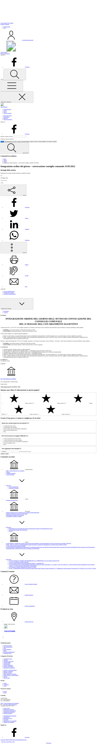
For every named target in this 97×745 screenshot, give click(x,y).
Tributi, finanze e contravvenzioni (10, 675)
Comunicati (6, 684)
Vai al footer (10, 23)
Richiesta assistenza (7, 713)
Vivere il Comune (7, 113)
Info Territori (49, 141)
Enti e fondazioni (7, 649)
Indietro (2, 453)
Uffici (4, 648)
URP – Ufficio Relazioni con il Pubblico (8, 378)
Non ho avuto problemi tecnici (10, 430)
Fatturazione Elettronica (8, 709)
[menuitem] (16, 207)
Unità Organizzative (8, 141)
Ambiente (5, 660)
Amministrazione (7, 109)
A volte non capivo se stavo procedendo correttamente (15, 441)
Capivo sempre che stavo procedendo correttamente (15, 428)
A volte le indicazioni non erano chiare (12, 438)
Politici (5, 650)
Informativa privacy (7, 718)
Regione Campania (5, 24)
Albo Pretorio (6, 717)
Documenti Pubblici (25, 141)
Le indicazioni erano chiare (9, 426)
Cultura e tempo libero (8, 666)
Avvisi (4, 686)
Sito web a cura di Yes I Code (8, 741)
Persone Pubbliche (42, 141)
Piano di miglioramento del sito (19, 739)
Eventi (15, 141)
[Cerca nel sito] (14, 74)
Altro (4, 431)
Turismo (5, 676)
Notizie (31, 141)
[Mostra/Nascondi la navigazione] (12, 85)
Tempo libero (6, 117)
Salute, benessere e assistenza (10, 674)
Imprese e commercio (8, 671)
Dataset (54, 141)
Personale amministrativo (9, 652)
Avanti (7, 453)
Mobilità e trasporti (7, 672)
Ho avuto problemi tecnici (9, 443)
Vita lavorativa (6, 677)
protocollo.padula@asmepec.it (10, 704)
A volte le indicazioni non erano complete (12, 440)
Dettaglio (4, 451)
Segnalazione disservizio (8, 712)
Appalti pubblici (7, 662)
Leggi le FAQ (6, 708)
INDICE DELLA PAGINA (6, 308)
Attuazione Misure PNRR (6, 739)
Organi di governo (7, 645)
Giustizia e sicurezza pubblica (10, 670)
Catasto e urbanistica (8, 665)
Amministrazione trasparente (9, 715)
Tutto (2, 141)
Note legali (5, 719)
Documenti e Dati (7, 653)
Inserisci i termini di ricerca (7, 136)
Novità (4, 110)
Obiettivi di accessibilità (8, 722)
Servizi (5, 112)
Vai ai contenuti (4, 23)
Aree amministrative (7, 646)
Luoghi (18, 141)
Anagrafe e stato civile (8, 661)
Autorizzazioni (6, 664)
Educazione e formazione (9, 667)
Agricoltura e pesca (7, 658)
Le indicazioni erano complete (10, 427)
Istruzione (5, 118)
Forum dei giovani (7, 115)
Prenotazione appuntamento (9, 710)
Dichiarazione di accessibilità (9, 721)
